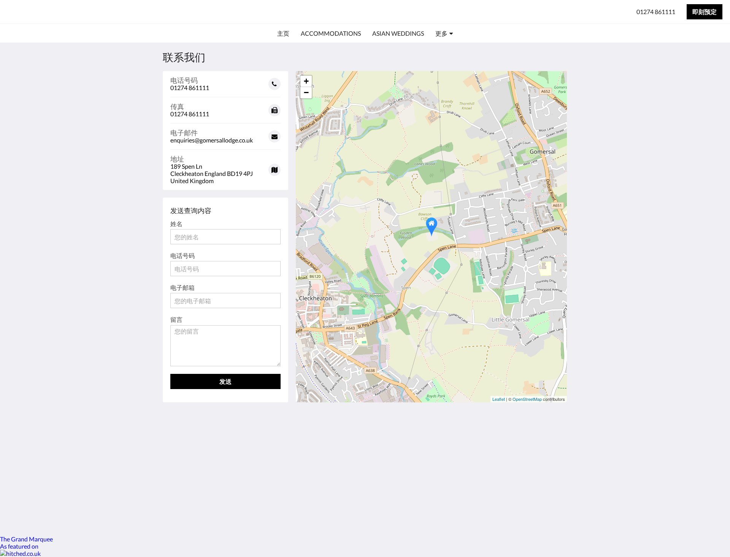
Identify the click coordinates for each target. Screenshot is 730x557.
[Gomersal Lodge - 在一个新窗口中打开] (552, 440)
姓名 (176, 223)
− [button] (306, 92)
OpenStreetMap (527, 399)
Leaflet (498, 399)
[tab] (332, 423)
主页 (309, 435)
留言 (176, 319)
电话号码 (182, 255)
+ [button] (306, 81)
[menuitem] (283, 33)
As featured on (19, 546)
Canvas (550, 493)
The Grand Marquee (26, 539)
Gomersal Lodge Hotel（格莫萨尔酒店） (100, 11)
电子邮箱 (182, 287)
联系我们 (315, 442)
